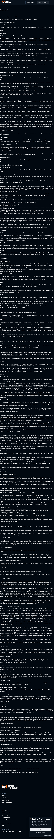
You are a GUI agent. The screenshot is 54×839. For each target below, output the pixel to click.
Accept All (40, 829)
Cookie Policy (39, 825)
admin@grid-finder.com (10, 770)
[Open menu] (51, 2)
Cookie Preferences (6, 817)
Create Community (42, 2)
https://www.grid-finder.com (30, 90)
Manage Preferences (46, 835)
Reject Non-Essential (40, 832)
